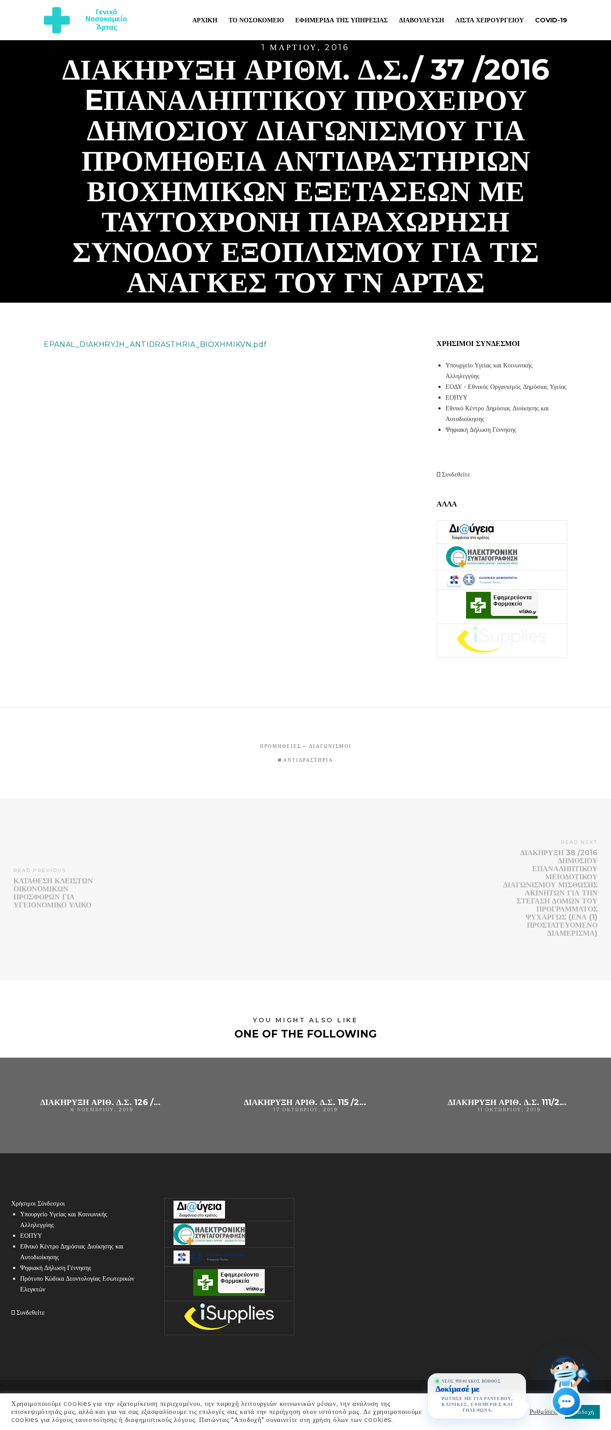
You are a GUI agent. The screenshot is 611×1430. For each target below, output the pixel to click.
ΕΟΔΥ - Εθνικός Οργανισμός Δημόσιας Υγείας (506, 387)
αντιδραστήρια (308, 760)
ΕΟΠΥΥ (456, 397)
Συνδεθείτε (455, 474)
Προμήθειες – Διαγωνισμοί (306, 746)
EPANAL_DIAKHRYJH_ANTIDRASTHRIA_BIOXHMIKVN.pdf (155, 344)
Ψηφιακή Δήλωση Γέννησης (481, 430)
